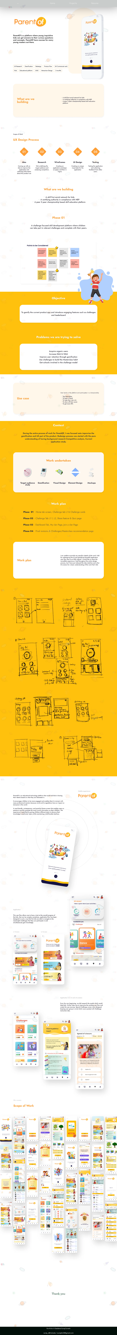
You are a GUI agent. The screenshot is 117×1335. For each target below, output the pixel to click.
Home (52, 3)
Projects (73, 3)
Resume (94, 3)
